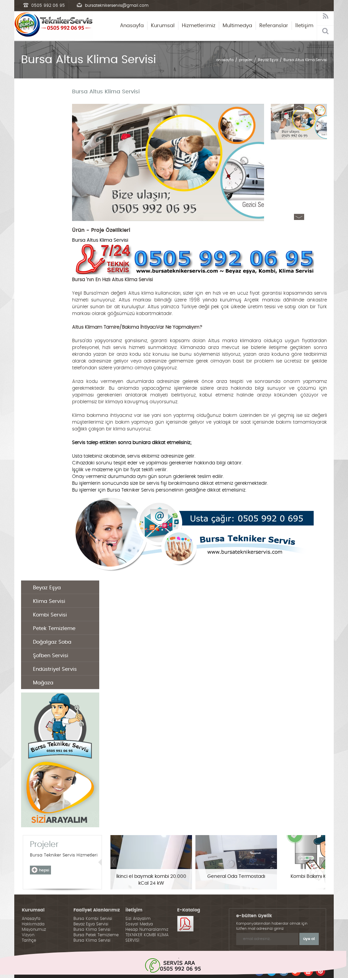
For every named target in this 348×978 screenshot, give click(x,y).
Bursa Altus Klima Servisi (305, 60)
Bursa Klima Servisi (91, 929)
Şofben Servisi (50, 655)
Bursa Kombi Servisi (92, 919)
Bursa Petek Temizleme (96, 935)
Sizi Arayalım (138, 919)
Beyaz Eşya (268, 60)
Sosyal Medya (139, 924)
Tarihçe (29, 940)
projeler (246, 60)
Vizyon (28, 935)
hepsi (44, 870)
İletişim (304, 25)
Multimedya (237, 25)
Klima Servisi (49, 601)
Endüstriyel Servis (55, 669)
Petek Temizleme (54, 628)
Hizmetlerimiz (198, 25)
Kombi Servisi (50, 614)
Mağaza (43, 682)
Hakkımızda (33, 924)
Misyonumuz (34, 929)
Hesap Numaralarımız (146, 929)
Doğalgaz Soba (52, 642)
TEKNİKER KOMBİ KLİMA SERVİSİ (147, 937)
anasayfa (224, 60)
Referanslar (273, 25)
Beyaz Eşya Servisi (90, 924)
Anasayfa (132, 25)
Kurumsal (163, 25)
